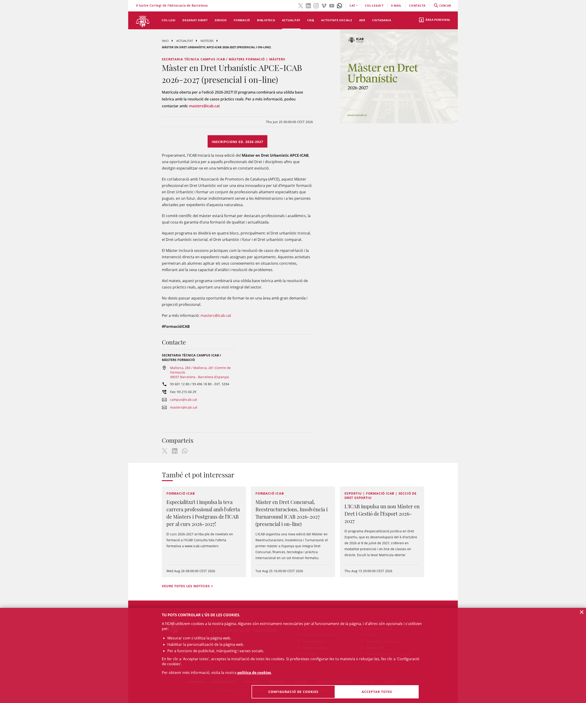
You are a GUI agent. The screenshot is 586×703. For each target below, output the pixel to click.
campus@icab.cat (183, 399)
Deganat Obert (195, 20)
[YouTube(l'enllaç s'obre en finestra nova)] (331, 5)
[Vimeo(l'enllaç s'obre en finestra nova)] (323, 5)
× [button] (581, 612)
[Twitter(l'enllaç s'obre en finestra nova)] (300, 5)
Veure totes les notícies (186, 586)
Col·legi (169, 20)
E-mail (396, 6)
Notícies (207, 41)
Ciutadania (381, 20)
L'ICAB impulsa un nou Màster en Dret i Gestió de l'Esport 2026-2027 (382, 513)
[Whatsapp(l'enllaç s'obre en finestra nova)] (339, 5)
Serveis (221, 20)
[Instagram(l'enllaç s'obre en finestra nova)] (316, 5)
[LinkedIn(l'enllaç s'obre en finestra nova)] (308, 5)
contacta (417, 6)
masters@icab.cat (204, 105)
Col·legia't (374, 6)
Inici (165, 41)
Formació (242, 20)
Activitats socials (336, 20)
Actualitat (291, 20)
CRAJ (310, 20)
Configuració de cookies (293, 692)
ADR (362, 20)
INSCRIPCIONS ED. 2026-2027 (237, 142)
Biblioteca (266, 20)
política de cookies (254, 672)
